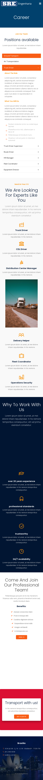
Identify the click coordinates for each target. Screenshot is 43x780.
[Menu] (40, 3)
